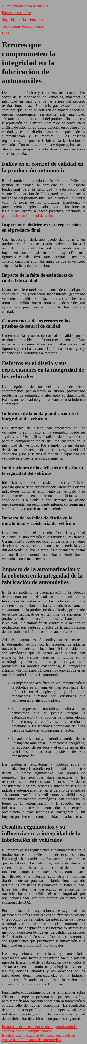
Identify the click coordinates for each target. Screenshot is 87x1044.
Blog (5, 33)
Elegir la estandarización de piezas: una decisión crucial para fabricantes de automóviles (38, 1037)
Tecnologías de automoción (23, 26)
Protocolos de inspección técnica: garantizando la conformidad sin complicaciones (39, 1029)
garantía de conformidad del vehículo (30, 215)
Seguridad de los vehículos (22, 19)
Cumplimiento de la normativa (25, 6)
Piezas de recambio (16, 13)
